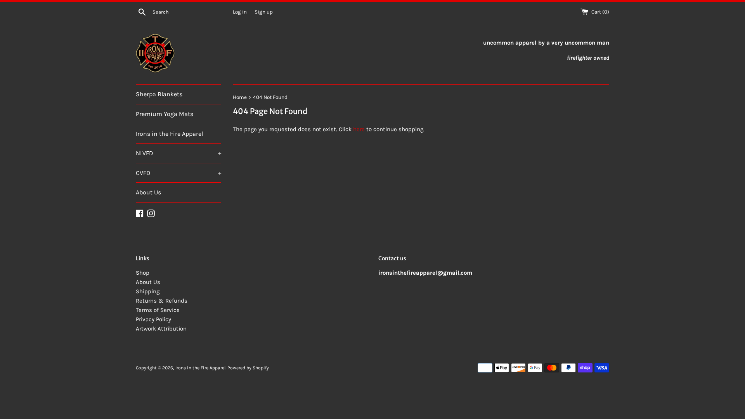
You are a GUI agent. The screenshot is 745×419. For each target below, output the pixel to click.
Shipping (147, 291)
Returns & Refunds (161, 300)
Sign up (264, 12)
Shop (142, 272)
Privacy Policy (153, 319)
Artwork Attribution (161, 328)
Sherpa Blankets (159, 94)
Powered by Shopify (248, 368)
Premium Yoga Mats (164, 114)
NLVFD (178, 153)
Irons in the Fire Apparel (169, 133)
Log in (240, 12)
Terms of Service (158, 309)
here (359, 129)
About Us (148, 192)
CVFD (178, 173)
